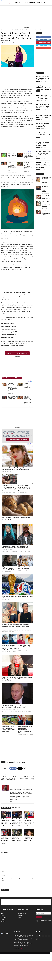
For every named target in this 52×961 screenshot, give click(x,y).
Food (10, 29)
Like (49, 36)
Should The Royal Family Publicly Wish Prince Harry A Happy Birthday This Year (29, 822)
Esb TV (19, 917)
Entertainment (32, 2)
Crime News (44, 206)
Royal (26, 2)
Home (2, 29)
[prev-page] (2, 846)
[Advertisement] (26, 15)
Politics (20, 2)
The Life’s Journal (22, 913)
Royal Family (3, 835)
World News (38, 81)
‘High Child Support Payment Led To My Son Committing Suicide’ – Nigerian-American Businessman (8, 778)
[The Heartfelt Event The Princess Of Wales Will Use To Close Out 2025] (29, 832)
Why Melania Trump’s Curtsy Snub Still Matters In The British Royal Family (6, 822)
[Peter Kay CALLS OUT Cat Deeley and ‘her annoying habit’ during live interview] (38, 188)
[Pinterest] (43, 936)
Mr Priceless (4, 42)
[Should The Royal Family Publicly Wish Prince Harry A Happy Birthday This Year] (29, 814)
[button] (49, 2)
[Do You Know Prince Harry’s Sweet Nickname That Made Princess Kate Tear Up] (6, 832)
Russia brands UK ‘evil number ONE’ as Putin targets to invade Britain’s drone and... (43, 134)
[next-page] (4, 846)
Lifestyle (39, 2)
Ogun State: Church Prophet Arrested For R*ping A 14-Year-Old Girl (26, 778)
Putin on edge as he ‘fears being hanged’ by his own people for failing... (42, 78)
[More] (24, 768)
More (44, 2)
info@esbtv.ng (22, 948)
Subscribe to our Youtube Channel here (17, 353)
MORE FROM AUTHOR (16, 807)
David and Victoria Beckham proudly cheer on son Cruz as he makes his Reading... (43, 143)
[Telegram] (46, 936)
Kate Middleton (10, 762)
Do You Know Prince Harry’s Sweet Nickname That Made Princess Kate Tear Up (6, 840)
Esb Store (20, 915)
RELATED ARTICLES (6, 807)
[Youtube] (37, 939)
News (16, 2)
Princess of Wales (20, 762)
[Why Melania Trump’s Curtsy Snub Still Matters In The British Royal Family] (6, 814)
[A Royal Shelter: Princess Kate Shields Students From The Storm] (17, 832)
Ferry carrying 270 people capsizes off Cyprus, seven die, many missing (43, 125)
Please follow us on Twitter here (15, 434)
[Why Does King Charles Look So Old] (38, 197)
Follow (48, 39)
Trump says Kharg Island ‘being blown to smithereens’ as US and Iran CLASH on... (43, 97)
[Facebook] (37, 936)
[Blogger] (11, 801)
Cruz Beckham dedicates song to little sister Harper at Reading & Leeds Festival (43, 115)
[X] (49, 936)
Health (43, 198)
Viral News (38, 119)
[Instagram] (40, 936)
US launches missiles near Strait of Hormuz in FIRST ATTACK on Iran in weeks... (42, 106)
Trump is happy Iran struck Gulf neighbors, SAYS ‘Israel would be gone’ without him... (43, 87)
